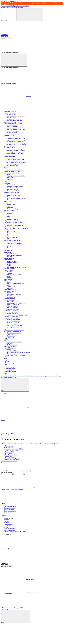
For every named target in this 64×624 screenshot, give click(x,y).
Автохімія (10, 343)
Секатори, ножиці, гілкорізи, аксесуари (18, 352)
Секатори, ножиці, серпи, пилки (16, 162)
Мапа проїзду (4, 609)
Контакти (12, 376)
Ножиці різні (11, 297)
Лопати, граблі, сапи (13, 351)
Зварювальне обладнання (14, 243)
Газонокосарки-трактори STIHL (16, 129)
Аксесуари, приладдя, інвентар (16, 355)
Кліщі (9, 292)
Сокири (9, 256)
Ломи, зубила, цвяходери (14, 255)
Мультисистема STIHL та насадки (17, 143)
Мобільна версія (30, 488)
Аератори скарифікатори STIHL (16, 138)
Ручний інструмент (9, 370)
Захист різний (11, 337)
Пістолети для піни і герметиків (16, 303)
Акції (5, 373)
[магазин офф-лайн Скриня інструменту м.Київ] (9, 469)
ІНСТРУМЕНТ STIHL (10, 367)
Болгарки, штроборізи (13, 191)
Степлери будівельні (13, 306)
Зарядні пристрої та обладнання (16, 244)
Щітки (9, 238)
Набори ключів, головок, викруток (17, 267)
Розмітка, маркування (13, 319)
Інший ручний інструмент (14, 327)
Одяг (8, 174)
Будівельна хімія (12, 345)
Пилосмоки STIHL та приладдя (16, 150)
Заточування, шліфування (14, 325)
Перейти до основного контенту (10, 1)
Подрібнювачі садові (13, 119)
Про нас (7, 376)
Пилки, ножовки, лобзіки (14, 274)
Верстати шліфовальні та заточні (16, 198)
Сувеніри (10, 177)
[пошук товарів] (29, 14)
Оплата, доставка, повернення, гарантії (15, 531)
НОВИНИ (27, 376)
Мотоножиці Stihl (12, 132)
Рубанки (9, 213)
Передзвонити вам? (6, 38)
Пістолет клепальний (13, 304)
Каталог (3, 376)
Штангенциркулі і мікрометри (15, 283)
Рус (5, 393)
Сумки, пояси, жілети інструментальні (18, 315)
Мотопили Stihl (11, 114)
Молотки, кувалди (12, 253)
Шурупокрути (11, 207)
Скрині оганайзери (12, 313)
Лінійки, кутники (12, 286)
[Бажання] (32, 45)
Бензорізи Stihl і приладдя (14, 120)
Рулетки (9, 282)
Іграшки (9, 179)
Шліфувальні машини (13, 195)
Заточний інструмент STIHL (15, 164)
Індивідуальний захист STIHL (15, 176)
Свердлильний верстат (13, 208)
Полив (9, 349)
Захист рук (10, 334)
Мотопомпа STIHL (12, 155)
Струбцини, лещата (12, 301)
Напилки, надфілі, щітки (14, 322)
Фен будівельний (12, 188)
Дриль (9, 206)
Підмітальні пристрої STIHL (15, 153)
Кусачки (9, 295)
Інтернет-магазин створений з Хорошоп (12, 489)
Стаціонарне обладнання (14, 247)
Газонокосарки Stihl (12, 126)
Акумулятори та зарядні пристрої (16, 223)
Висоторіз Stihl (11, 117)
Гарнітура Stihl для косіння (14, 131)
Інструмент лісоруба (13, 165)
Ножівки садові (11, 354)
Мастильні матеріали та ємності (16, 161)
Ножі (8, 276)
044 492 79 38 (4, 35)
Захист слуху (11, 336)
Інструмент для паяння (13, 321)
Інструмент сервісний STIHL (15, 170)
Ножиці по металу (12, 219)
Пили (8, 216)
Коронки (9, 234)
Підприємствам (19, 376)
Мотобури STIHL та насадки (15, 141)
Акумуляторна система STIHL (16, 159)
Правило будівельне (13, 309)
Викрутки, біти (11, 261)
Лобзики (9, 217)
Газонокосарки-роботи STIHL (15, 128)
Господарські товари (10, 371)
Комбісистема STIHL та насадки (16, 144)
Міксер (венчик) (12, 237)
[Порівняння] (14, 60)
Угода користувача (39, 376)
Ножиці (9, 277)
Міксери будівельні (12, 185)
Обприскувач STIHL (13, 134)
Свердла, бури (11, 231)
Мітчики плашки (12, 324)
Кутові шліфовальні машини (15, 197)
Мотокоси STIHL (12, 125)
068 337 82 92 (4, 36)
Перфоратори (11, 204)
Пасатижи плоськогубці (14, 294)
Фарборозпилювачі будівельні (15, 186)
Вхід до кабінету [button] (8, 518)
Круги (9, 229)
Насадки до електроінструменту (16, 225)
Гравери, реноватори (13, 200)
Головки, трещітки (12, 262)
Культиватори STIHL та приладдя (16, 140)
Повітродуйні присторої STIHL (16, 152)
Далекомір (10, 288)
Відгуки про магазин (50, 376)
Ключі (9, 264)
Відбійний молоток (12, 189)
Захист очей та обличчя (14, 333)
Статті (32, 376)
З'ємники (10, 265)
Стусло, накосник (12, 307)
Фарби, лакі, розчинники (14, 342)
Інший (9, 246)
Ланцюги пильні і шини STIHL (16, 116)
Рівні (8, 285)
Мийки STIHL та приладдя (15, 149)
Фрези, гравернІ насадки (14, 235)
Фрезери (9, 214)
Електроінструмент (9, 368)
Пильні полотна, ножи (13, 232)
